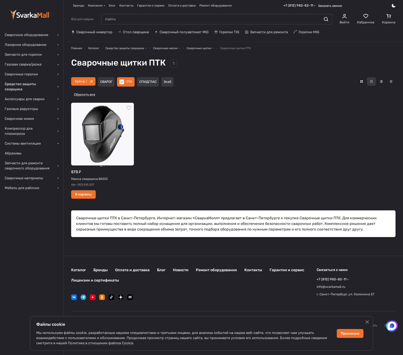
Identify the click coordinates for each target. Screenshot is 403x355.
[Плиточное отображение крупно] (361, 81)
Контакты (253, 270)
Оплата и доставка (132, 270)
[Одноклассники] (102, 297)
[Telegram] (83, 297)
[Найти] (326, 19)
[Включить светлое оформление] (394, 5)
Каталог (78, 270)
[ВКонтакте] (74, 297)
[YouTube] (92, 297)
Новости (180, 270)
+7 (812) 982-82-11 (298, 5)
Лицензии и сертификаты (95, 280)
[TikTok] (111, 297)
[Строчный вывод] (381, 81)
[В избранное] (128, 108)
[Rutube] (130, 297)
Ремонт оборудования (216, 270)
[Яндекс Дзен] (121, 297)
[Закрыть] (367, 322)
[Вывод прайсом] (391, 81)
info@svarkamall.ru (331, 287)
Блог (161, 270)
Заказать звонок (330, 5)
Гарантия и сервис (287, 270)
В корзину (83, 194)
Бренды (100, 270)
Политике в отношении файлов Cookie (100, 343)
